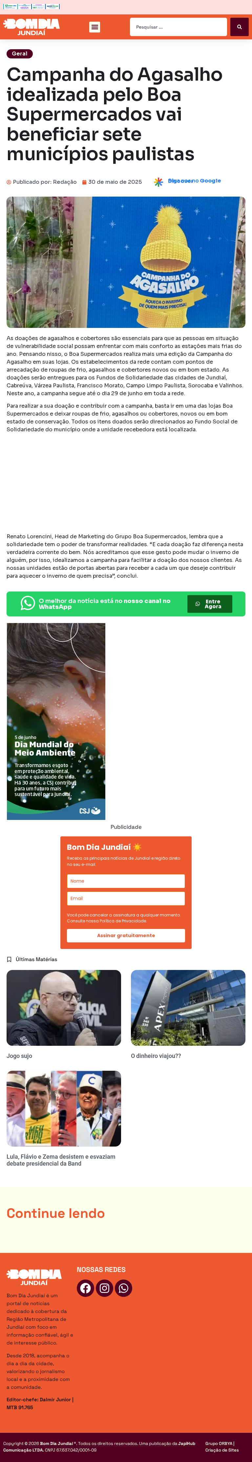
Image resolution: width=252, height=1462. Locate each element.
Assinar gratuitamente (126, 935)
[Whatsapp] (123, 1288)
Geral (20, 53)
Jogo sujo (19, 1055)
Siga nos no (194, 180)
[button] (94, 27)
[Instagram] (104, 1288)
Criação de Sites (222, 1450)
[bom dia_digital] (56, 818)
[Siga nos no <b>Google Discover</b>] (158, 182)
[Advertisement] (126, 484)
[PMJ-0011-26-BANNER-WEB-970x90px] (31, 7)
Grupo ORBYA (218, 1443)
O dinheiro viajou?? (156, 1055)
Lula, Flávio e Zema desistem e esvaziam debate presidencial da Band (61, 1160)
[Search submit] (239, 27)
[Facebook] (85, 1288)
